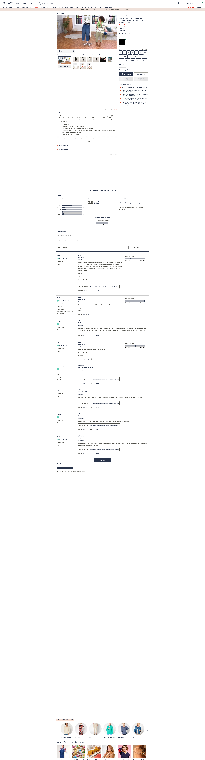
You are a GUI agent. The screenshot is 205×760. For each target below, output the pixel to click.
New (10, 7)
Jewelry (61, 7)
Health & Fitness (108, 7)
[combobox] (108, 3)
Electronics (83, 7)
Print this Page (113, 154)
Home (76, 7)
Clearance (36, 7)
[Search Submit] (178, 3)
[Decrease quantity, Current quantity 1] (120, 67)
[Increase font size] (114, 109)
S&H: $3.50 (121, 28)
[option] (102, 10)
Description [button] (62, 113)
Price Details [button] (122, 30)
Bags (71, 7)
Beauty (55, 7)
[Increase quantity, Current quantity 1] (125, 67)
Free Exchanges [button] (63, 149)
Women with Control (124, 22)
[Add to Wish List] (146, 19)
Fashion (49, 7)
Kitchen (90, 7)
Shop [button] (17, 3)
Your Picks (4, 7)
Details (138, 91)
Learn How (143, 99)
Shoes (66, 7)
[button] (188, 3)
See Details (131, 105)
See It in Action (64, 66)
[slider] (87, 45)
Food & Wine (98, 7)
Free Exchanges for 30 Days (126, 70)
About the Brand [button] (64, 145)
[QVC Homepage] (57, 13)
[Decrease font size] (116, 109)
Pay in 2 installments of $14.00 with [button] (131, 87)
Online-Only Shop (26, 7)
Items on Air (33, 3)
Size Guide (145, 49)
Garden (43, 7)
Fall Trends (17, 7)
